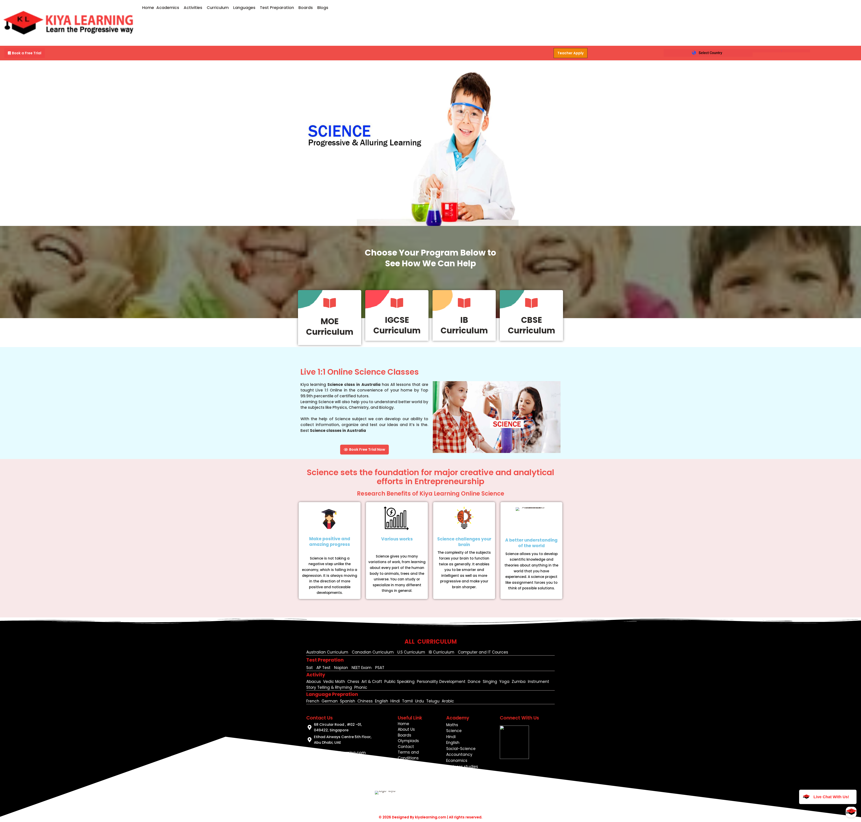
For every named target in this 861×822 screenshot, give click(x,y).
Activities (193, 7)
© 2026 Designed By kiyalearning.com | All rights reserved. (430, 817)
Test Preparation (277, 7)
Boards (305, 7)
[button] (169, 7)
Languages (244, 7)
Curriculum (218, 7)
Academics (167, 7)
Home (148, 7)
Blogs (322, 7)
